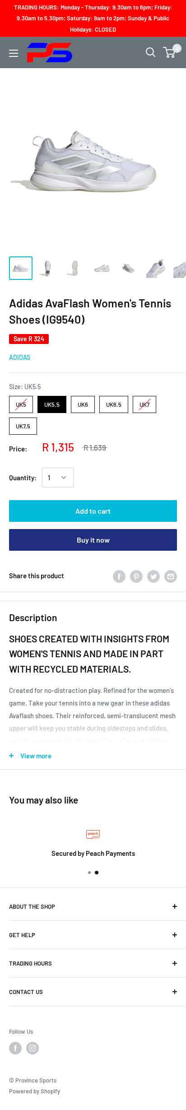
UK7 (144, 402)
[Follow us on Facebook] (15, 1048)
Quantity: (23, 478)
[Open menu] (13, 53)
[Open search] (151, 52)
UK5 (21, 402)
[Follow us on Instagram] (32, 1048)
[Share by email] (170, 575)
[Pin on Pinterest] (136, 575)
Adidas (19, 357)
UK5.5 (52, 402)
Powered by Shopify (34, 1091)
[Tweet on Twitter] (153, 575)
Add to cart (93, 510)
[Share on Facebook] (119, 575)
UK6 (82, 402)
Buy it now (93, 539)
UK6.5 (114, 402)
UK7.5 (23, 424)
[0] (169, 52)
